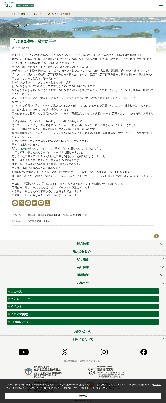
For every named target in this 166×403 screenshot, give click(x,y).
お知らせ (25, 14)
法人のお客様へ (83, 251)
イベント (16, 306)
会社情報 (83, 267)
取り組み (83, 259)
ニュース (37, 14)
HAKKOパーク (19, 322)
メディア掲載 (19, 314)
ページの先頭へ (156, 236)
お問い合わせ (83, 331)
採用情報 (83, 274)
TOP (14, 14)
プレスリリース (20, 299)
